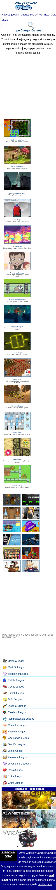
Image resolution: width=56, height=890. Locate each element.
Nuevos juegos (10, 14)
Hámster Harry (17, 486)
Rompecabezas (17, 406)
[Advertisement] (28, 87)
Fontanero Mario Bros (17, 193)
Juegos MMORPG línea (35, 14)
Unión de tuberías (17, 140)
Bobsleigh (17, 220)
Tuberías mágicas (17, 353)
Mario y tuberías (17, 166)
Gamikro (51, 853)
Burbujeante (17, 459)
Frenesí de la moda (17, 273)
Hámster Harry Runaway (17, 299)
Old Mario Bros (17, 246)
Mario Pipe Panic (17, 326)
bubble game (45, 884)
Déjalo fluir (17, 379)
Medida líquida (17, 432)
